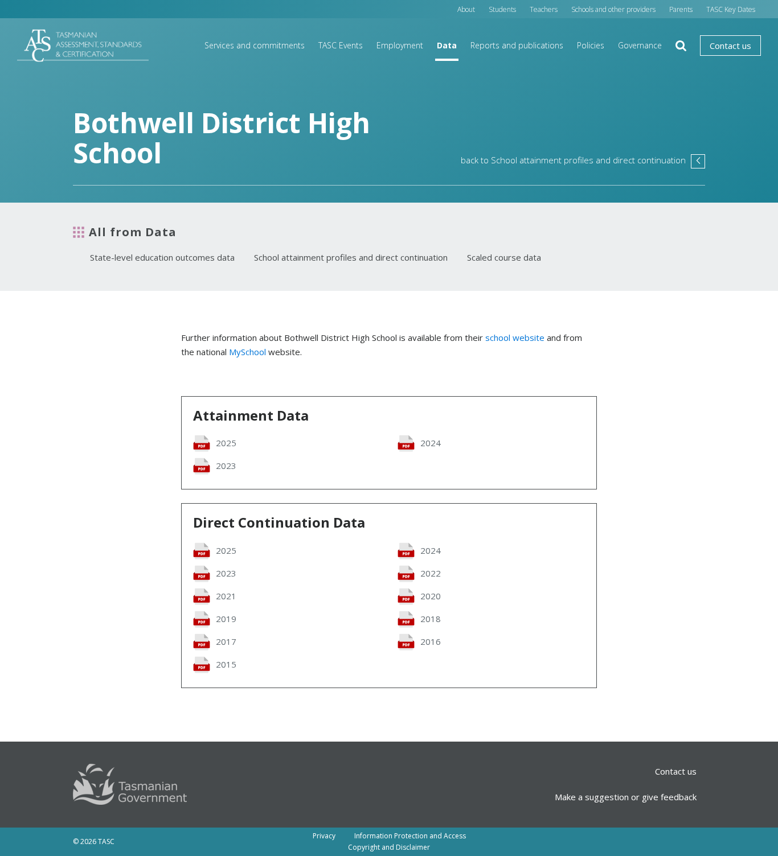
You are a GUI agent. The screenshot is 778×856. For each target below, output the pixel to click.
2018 (430, 618)
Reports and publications (516, 45)
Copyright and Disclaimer (389, 847)
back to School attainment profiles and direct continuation (583, 160)
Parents (681, 9)
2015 (226, 664)
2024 (430, 442)
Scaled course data (504, 257)
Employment (399, 45)
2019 (226, 618)
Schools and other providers (613, 9)
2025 (226, 442)
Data (447, 45)
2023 (226, 465)
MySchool (247, 351)
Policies (590, 45)
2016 (430, 641)
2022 (430, 573)
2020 (430, 596)
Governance (640, 45)
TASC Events (340, 45)
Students (502, 9)
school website (514, 337)
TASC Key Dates (730, 9)
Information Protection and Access (410, 836)
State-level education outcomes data (162, 257)
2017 (226, 641)
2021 (226, 596)
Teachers (544, 9)
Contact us (730, 45)
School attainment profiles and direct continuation (351, 257)
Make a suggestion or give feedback (626, 796)
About (466, 9)
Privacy (324, 836)
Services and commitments (254, 45)
